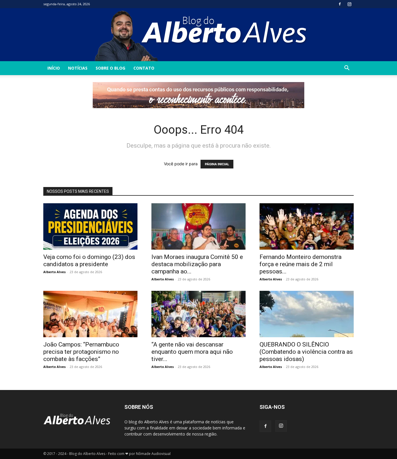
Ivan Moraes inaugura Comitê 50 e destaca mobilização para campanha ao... (197, 264)
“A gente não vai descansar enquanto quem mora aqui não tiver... (192, 351)
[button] (347, 68)
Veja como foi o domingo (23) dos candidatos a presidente (89, 260)
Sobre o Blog (110, 68)
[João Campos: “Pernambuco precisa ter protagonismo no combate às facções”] (90, 314)
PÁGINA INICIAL (217, 164)
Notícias (77, 68)
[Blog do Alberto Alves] (198, 34)
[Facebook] (339, 4)
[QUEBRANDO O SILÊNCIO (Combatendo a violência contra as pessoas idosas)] (307, 314)
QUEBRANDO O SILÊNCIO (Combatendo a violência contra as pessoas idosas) (306, 351)
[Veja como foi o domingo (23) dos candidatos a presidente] (90, 226)
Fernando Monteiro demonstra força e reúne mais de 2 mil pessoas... (300, 264)
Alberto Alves (54, 272)
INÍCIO (53, 68)
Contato (143, 68)
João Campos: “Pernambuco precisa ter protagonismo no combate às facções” (81, 351)
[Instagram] (349, 4)
